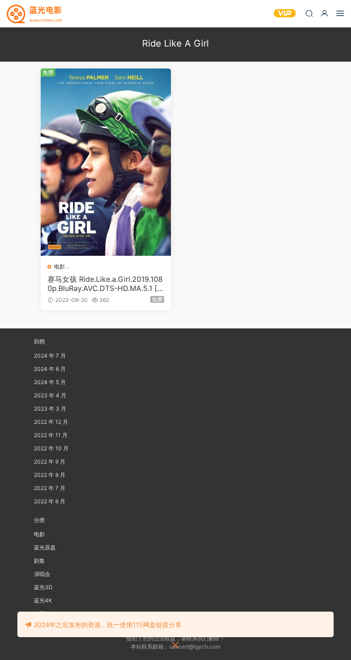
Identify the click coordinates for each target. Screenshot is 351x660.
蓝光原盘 (45, 547)
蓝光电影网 (34, 13)
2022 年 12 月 (51, 421)
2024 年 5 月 (50, 382)
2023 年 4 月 (50, 395)
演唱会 (42, 573)
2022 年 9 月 (49, 461)
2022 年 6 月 (49, 501)
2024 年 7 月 (50, 355)
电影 (59, 266)
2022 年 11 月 (51, 435)
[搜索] (309, 13)
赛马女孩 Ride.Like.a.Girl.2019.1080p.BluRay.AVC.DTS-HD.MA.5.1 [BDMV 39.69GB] (105, 284)
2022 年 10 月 (51, 448)
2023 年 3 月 (50, 408)
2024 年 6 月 (50, 368)
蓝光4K (43, 600)
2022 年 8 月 (49, 474)
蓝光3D (43, 587)
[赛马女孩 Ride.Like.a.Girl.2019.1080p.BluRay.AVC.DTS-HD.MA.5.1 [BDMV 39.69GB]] (106, 162)
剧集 (39, 560)
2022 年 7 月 (49, 488)
